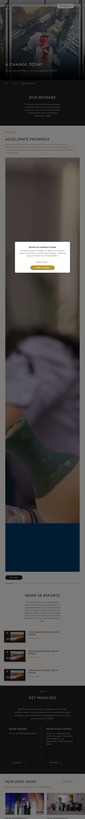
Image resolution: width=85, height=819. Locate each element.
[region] (42, 257)
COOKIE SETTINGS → (42, 262)
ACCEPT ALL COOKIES (42, 268)
